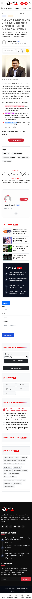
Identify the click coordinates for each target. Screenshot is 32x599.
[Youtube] (15, 526)
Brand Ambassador (9, 480)
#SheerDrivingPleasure (10, 460)
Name (3, 306)
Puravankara (21, 460)
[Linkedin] (19, 526)
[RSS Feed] (16, 213)
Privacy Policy (22, 591)
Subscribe (26, 579)
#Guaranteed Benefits (9, 157)
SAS (24, 480)
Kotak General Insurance (20, 470)
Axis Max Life (17, 467)
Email (3, 314)
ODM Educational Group (10, 477)
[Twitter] (6, 526)
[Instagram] (10, 526)
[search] (30, 3)
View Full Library (16, 368)
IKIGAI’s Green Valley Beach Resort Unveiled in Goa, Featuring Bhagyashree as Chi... (16, 181)
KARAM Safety (8, 470)
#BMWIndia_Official (9, 486)
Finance (15, 13)
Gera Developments (14, 473)
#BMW (16, 457)
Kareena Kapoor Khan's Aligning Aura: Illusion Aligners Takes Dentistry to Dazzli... (16, 174)
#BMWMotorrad (8, 483)
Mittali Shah (9, 205)
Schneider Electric (19, 464)
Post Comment (8, 335)
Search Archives (16, 361)
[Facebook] (2, 526)
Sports (24, 8)
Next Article (15, 178)
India (5, 473)
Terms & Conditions (11, 591)
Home (3, 13)
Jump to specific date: (10, 354)
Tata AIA (18, 480)
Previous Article (17, 170)
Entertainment (8, 8)
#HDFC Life (6, 153)
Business (17, 8)
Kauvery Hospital (8, 457)
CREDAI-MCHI (7, 467)
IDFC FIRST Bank (8, 464)
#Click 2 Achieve (17, 153)
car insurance (17, 483)
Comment (5, 321)
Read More (16, 140)
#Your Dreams (7, 161)
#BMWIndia (24, 457)
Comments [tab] (6, 303)
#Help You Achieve (23, 157)
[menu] (2, 3)
